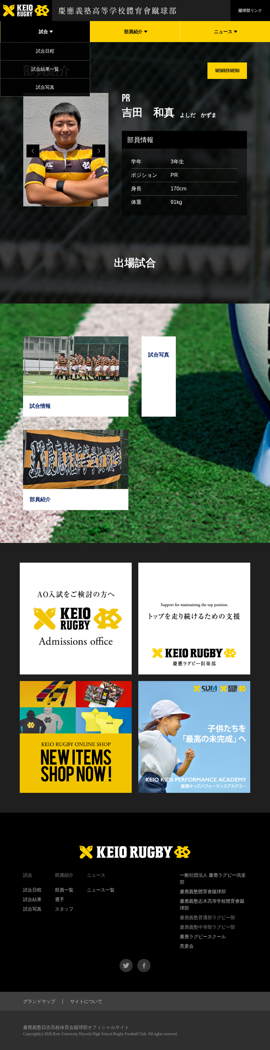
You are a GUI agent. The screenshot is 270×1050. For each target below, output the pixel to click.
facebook (143, 965)
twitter (126, 965)
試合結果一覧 (45, 69)
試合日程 (45, 51)
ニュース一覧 (101, 889)
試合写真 (45, 87)
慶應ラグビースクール (203, 936)
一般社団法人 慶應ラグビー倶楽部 (213, 878)
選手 (59, 899)
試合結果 (32, 899)
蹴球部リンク (250, 10)
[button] (98, 151)
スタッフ (64, 909)
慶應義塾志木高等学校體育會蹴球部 (212, 904)
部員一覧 (64, 889)
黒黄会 (187, 946)
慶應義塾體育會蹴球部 (203, 891)
